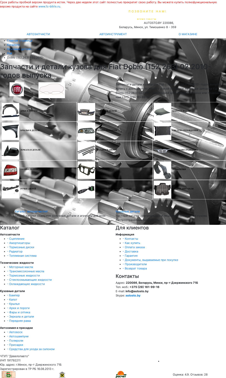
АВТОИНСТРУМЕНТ (113, 34)
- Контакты (130, 238)
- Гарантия (130, 255)
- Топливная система (22, 255)
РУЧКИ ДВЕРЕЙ (28, 189)
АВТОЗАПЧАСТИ (38, 34)
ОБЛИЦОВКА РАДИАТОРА (185, 150)
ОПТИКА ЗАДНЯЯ (29, 169)
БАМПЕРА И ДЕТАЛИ (106, 111)
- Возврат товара (135, 268)
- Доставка (130, 251)
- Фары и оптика (18, 312)
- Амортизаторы (18, 243)
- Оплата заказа (134, 247)
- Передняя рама (19, 320)
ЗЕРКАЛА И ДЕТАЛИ (30, 150)
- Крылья (13, 303)
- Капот (12, 299)
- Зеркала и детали (20, 316)
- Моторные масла (20, 267)
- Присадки (15, 345)
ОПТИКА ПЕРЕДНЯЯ (106, 130)
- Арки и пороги (18, 308)
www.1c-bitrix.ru (49, 6)
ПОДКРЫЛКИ (179, 169)
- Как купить (131, 243)
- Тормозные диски (20, 247)
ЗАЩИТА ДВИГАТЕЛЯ (183, 189)
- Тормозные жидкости (23, 275)
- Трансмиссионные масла (25, 271)
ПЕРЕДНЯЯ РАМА (105, 169)
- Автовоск (15, 332)
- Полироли (15, 340)
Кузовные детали (128, 211)
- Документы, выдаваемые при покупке (150, 260)
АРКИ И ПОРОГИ (29, 111)
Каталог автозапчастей (31, 211)
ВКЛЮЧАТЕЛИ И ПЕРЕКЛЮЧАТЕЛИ (114, 189)
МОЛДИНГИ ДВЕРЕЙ (106, 150)
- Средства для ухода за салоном (31, 349)
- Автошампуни (18, 336)
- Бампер (13, 295)
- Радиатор (15, 251)
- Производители (135, 264)
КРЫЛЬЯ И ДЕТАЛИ (30, 130)
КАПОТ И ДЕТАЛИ (182, 111)
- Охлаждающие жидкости (26, 284)
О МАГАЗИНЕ (188, 34)
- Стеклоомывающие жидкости (29, 279)
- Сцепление (15, 238)
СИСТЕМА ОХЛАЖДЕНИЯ (185, 130)
